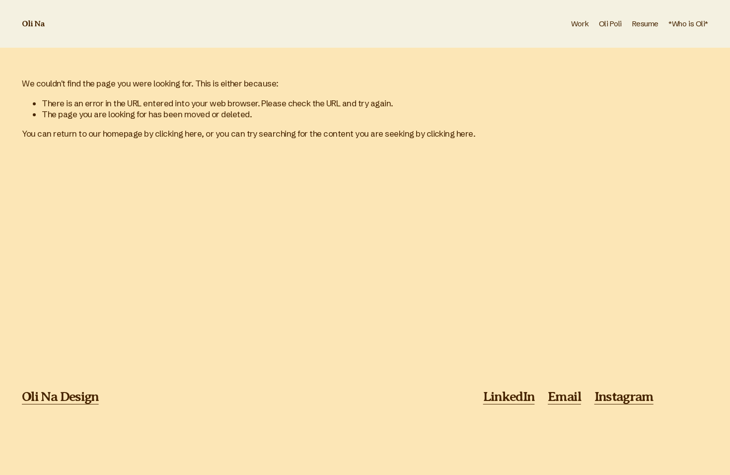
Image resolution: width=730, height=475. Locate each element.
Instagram (624, 396)
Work (579, 23)
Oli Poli (610, 23)
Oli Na (33, 23)
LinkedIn (509, 396)
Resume (645, 23)
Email (564, 396)
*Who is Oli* (688, 23)
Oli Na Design (60, 396)
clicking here (178, 133)
